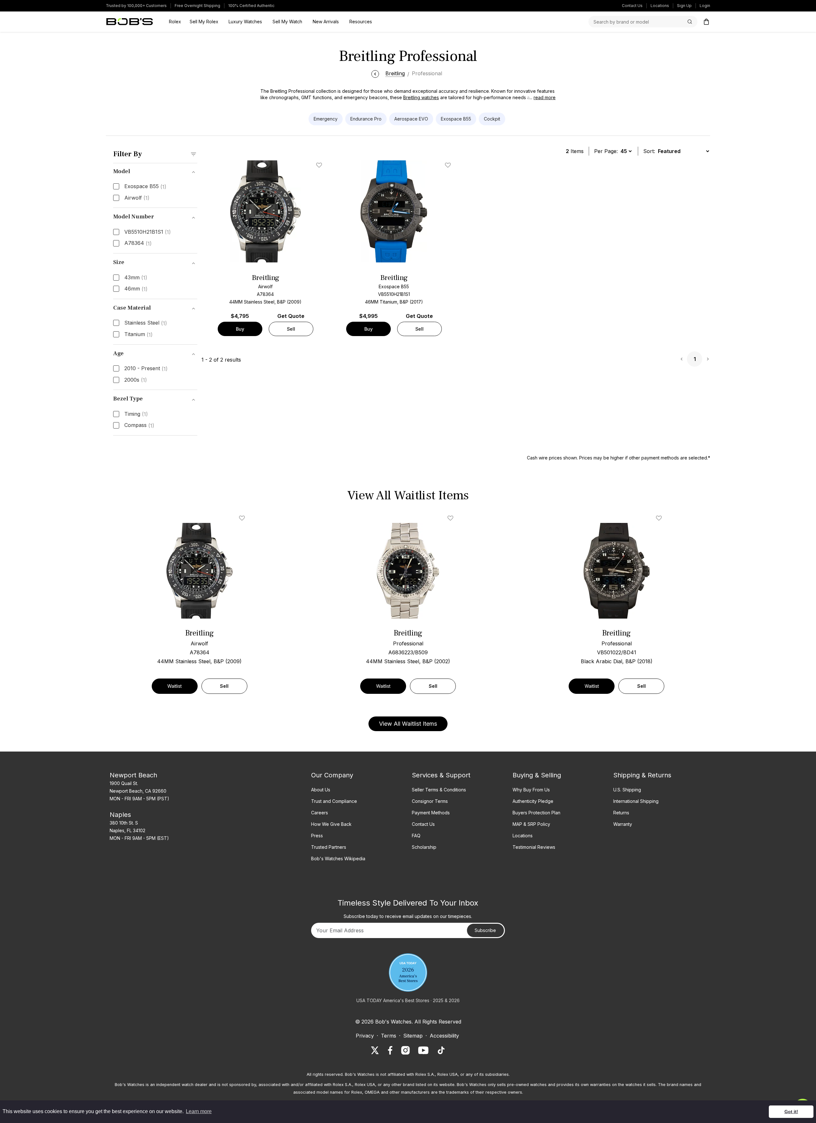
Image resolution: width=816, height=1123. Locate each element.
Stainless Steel (145, 323)
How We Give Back (331, 824)
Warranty (622, 824)
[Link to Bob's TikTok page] (441, 1050)
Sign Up (684, 5)
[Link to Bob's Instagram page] (405, 1050)
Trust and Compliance (334, 801)
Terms (388, 1035)
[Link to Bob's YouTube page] (423, 1050)
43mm (135, 277)
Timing (136, 414)
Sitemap (413, 1035)
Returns (621, 812)
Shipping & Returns (642, 775)
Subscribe (485, 930)
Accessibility (444, 1035)
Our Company (332, 775)
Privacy (365, 1035)
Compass (139, 425)
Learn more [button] (199, 1111)
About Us (320, 789)
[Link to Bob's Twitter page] (375, 1050)
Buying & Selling (537, 775)
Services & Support (441, 775)
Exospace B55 (145, 186)
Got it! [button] (791, 1111)
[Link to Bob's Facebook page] (390, 1050)
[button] (541, 97)
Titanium (138, 334)
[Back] (375, 73)
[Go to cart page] (706, 22)
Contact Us (632, 5)
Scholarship (424, 847)
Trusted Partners (328, 847)
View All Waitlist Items (408, 723)
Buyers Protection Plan (536, 812)
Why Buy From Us (531, 789)
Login (705, 5)
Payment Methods (431, 812)
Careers (319, 812)
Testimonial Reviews (534, 847)
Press (317, 835)
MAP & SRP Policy (531, 824)
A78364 (138, 243)
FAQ (416, 835)
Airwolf (136, 198)
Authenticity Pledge (533, 801)
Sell (291, 329)
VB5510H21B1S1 (147, 232)
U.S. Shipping (627, 789)
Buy (240, 329)
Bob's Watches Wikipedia (338, 858)
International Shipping (636, 801)
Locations (660, 5)
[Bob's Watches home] (129, 21)
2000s (135, 380)
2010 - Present (146, 368)
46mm (136, 288)
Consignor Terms (430, 801)
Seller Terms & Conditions (439, 789)
